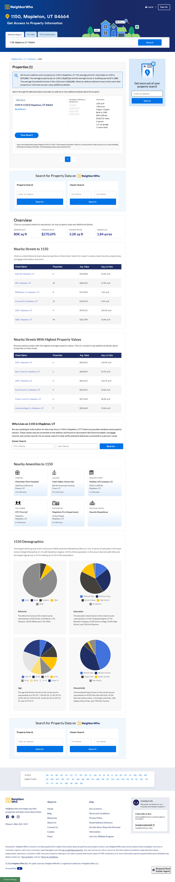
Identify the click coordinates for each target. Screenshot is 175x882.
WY (81, 783)
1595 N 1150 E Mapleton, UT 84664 (34, 104)
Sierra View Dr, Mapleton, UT (27, 371)
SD (141, 779)
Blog (49, 813)
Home (50, 808)
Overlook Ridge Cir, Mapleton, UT (29, 408)
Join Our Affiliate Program (101, 836)
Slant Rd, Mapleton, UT (24, 274)
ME (145, 775)
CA (66, 775)
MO (57, 779)
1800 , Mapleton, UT (23, 319)
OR (123, 779)
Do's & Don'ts (95, 808)
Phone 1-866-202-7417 (16, 824)
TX (47, 783)
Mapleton (32, 59)
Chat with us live (143, 813)
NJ (93, 779)
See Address (20, 109)
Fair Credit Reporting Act (72, 850)
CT (76, 775)
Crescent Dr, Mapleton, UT (26, 301)
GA (95, 775)
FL (90, 775)
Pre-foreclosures (47, 34)
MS (63, 779)
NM (98, 779)
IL (112, 775)
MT (68, 779)
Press (49, 836)
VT (61, 783)
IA (104, 775)
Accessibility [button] (10, 868)
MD (140, 775)
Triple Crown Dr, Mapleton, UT (28, 399)
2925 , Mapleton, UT (23, 362)
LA (130, 775)
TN (146, 779)
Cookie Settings (10, 879)
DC (81, 775)
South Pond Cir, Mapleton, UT (27, 390)
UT (25, 59)
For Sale (31, 34)
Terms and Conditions (99, 813)
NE (83, 779)
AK (47, 775)
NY (108, 779)
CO (71, 775)
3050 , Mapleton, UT (23, 381)
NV (103, 779)
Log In (150, 7)
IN (116, 775)
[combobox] (72, 42)
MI (47, 779)
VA (57, 783)
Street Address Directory (101, 822)
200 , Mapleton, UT (23, 283)
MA (135, 775)
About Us (51, 822)
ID (108, 775)
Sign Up (164, 7)
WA (66, 783)
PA (128, 779)
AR (57, 775)
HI (100, 775)
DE (86, 775)
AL (52, 775)
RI (132, 779)
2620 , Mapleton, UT (23, 310)
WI (71, 783)
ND (78, 779)
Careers (51, 831)
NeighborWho (16, 59)
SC (136, 779)
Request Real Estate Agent (163, 870)
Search (39, 201)
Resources (52, 818)
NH (88, 779)
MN (52, 779)
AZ (61, 775)
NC (73, 779)
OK (118, 779)
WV (76, 783)
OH (113, 779)
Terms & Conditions (49, 857)
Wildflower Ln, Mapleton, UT (27, 292)
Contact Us (52, 827)
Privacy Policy (95, 818)
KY (125, 775)
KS (121, 775)
